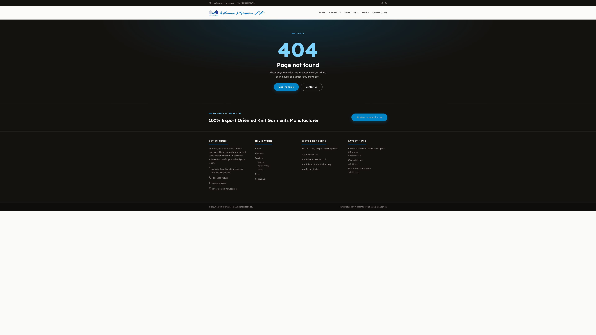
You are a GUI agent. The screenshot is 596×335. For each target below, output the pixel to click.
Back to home (286, 86)
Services (350, 12)
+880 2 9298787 (219, 183)
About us (335, 12)
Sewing (260, 169)
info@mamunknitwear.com (224, 188)
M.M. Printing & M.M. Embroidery (316, 164)
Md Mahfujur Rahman (365, 206)
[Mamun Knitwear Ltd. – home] (237, 12)
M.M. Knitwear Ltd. (310, 154)
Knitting (261, 162)
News (365, 12)
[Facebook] (382, 3)
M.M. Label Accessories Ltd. (314, 159)
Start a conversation (368, 117)
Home (321, 12)
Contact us (379, 12)
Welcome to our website (359, 168)
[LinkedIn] (386, 3)
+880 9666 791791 (220, 178)
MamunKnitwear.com (225, 206)
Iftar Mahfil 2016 (355, 160)
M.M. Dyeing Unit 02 (311, 169)
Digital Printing (263, 166)
